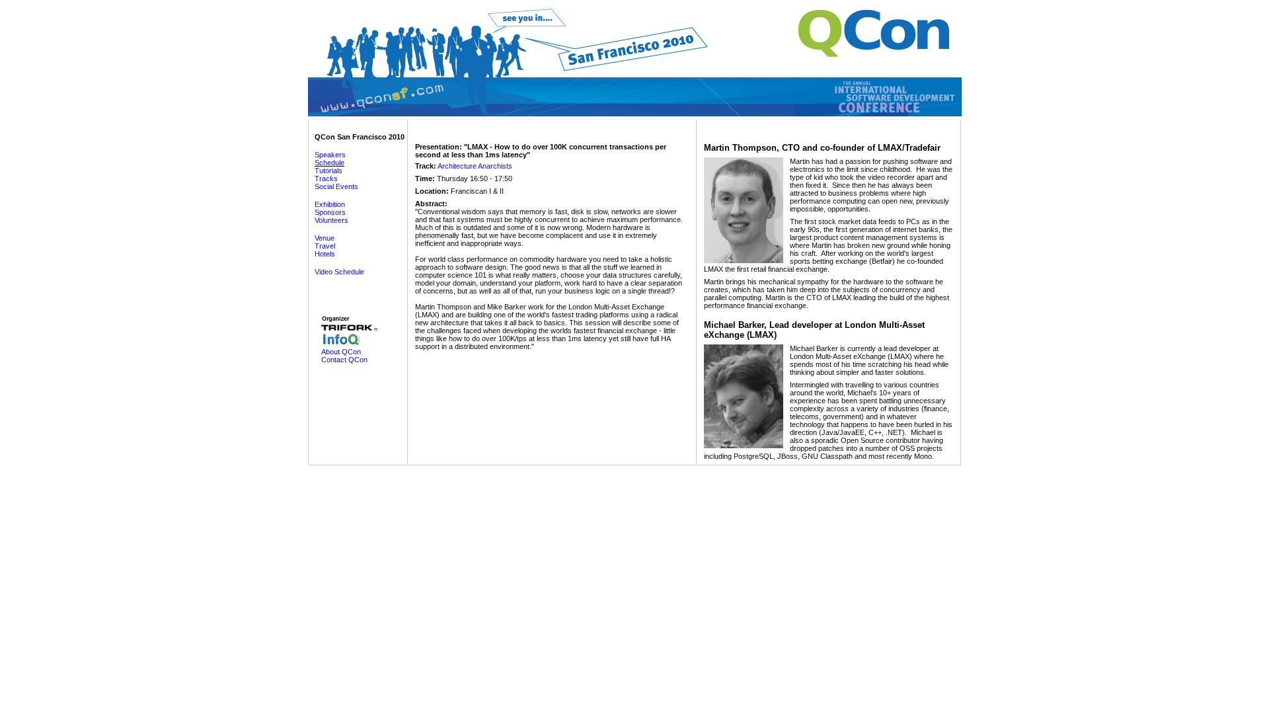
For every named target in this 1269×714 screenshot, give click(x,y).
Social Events (336, 186)
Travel (325, 246)
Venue (324, 238)
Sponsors (330, 212)
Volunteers (331, 220)
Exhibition (330, 204)
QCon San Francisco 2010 (359, 137)
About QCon (341, 352)
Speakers (330, 155)
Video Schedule (339, 272)
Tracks (326, 178)
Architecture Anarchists (475, 166)
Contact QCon (344, 360)
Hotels (325, 254)
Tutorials (328, 171)
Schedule (329, 163)
